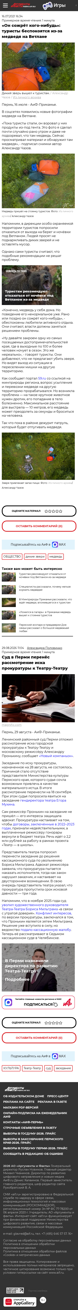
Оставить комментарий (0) (39, 526)
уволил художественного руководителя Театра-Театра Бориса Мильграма (35, 907)
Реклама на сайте (18, 1102)
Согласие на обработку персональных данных (37, 1240)
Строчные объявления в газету (30, 1128)
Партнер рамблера (37, 1291)
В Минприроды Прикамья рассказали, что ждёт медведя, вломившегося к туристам (45, 601)
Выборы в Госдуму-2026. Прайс (29, 1133)
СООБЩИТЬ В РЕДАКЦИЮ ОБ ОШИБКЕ (33, 1154)
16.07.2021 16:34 (12, 16)
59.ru (41, 378)
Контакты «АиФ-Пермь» (23, 1122)
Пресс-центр (57, 1096)
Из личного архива (27, 97)
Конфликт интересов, (54, 913)
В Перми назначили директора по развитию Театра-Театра (31, 965)
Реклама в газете (52, 1102)
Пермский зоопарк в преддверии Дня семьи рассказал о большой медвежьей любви (44, 628)
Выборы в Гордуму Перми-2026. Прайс (35, 1148)
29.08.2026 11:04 (13, 648)
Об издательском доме (23, 1096)
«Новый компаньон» (56, 756)
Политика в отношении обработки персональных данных (29, 1245)
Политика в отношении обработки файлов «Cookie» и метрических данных (35, 1253)
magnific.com (12, 725)
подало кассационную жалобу (46, 930)
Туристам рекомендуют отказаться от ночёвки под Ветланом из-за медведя (42, 575)
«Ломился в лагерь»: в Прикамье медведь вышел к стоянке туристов (45, 614)
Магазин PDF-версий (20, 1107)
